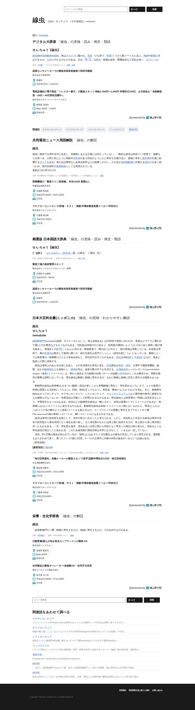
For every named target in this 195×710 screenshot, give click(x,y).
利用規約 (122, 690)
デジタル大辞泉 (44, 42)
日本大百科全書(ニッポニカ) (53, 318)
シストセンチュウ (96, 129)
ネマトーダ (152, 59)
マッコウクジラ (116, 129)
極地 (73, 369)
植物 (146, 55)
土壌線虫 (121, 369)
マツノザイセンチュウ (118, 393)
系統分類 (133, 129)
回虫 (80, 59)
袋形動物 (47, 55)
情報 (68, 65)
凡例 (73, 65)
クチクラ (70, 55)
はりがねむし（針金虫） (59, 253)
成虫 (138, 357)
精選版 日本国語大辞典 (49, 239)
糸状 (89, 55)
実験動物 (61, 166)
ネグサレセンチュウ (51, 129)
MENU (35, 2)
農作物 (146, 158)
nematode (43, 35)
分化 (124, 373)
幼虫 (118, 357)
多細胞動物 (127, 162)
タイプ (43, 162)
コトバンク (45, 9)
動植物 (48, 369)
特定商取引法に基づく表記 (139, 690)
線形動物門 (38, 341)
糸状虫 (97, 59)
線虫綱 (36, 55)
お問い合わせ (157, 690)
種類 (134, 59)
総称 (56, 55)
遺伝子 (148, 162)
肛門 (58, 349)
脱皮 (129, 357)
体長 (109, 55)
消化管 (76, 158)
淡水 (128, 365)
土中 (49, 59)
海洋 (120, 365)
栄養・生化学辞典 (45, 516)
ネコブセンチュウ (74, 129)
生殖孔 (48, 353)
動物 (153, 55)
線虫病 (49, 447)
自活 (109, 365)
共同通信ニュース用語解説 (52, 140)
